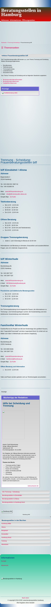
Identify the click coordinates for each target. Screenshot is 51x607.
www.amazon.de (33, 486)
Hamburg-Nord (6, 537)
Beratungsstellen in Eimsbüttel (12, 495)
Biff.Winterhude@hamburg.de (16, 283)
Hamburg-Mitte (6, 523)
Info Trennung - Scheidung (10, 492)
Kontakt (3, 561)
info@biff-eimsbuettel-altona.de (16, 194)
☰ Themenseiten (10, 47)
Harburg (4, 541)
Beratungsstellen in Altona (10, 499)
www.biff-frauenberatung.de (14, 191)
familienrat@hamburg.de (14, 359)
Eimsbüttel (4, 534)
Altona (3, 527)
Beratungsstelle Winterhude (11, 81)
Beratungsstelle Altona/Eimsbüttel (12, 79)
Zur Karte (13, 197)
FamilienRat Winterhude (10, 83)
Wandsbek (4, 544)
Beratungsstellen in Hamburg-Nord (13, 502)
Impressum (4, 565)
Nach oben (25, 598)
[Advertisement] (25, 31)
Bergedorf (4, 530)
